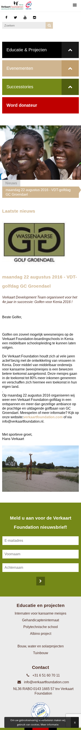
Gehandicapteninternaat (40, 620)
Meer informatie (50, 724)
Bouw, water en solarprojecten (40, 646)
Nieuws (11, 183)
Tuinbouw (40, 653)
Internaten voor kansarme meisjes (40, 613)
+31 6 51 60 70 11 (46, 675)
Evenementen (19, 68)
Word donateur (21, 105)
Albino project (40, 633)
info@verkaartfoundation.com (46, 682)
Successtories (19, 86)
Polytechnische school (40, 627)
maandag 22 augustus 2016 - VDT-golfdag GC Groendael (38, 192)
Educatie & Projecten (26, 49)
